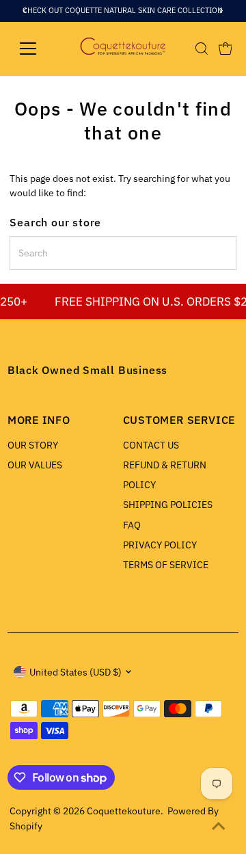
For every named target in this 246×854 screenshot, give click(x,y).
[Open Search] (201, 48)
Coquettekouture (124, 811)
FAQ (132, 525)
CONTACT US (151, 445)
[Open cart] (225, 48)
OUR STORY (33, 445)
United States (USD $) (75, 672)
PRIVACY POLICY (160, 545)
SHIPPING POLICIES (168, 504)
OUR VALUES (35, 465)
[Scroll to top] (218, 826)
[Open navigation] (36, 48)
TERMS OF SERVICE (165, 565)
